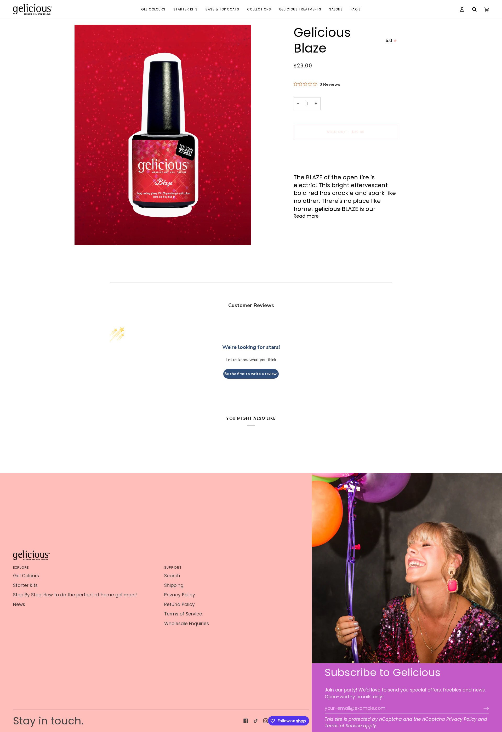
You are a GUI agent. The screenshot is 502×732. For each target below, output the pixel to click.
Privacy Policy (461, 719)
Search (172, 576)
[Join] (482, 708)
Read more (306, 216)
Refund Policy (179, 604)
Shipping (174, 585)
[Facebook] (245, 720)
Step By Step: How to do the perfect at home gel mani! (75, 595)
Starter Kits (25, 585)
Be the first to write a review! (251, 373)
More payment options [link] (319, 165)
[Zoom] (163, 135)
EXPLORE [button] (21, 567)
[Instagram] (265, 720)
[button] (153, 9)
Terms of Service (343, 726)
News (19, 604)
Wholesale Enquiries (186, 623)
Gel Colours (26, 576)
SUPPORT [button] (173, 567)
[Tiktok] (255, 720)
